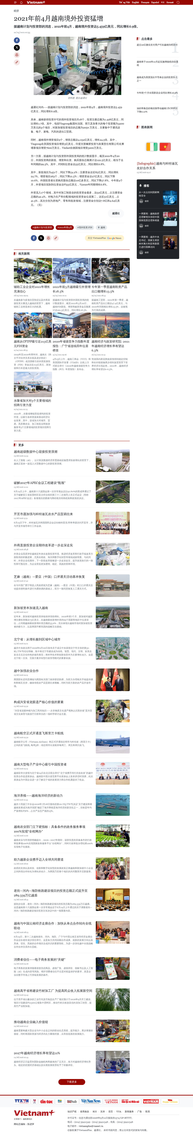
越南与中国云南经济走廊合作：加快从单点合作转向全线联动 (53, 926)
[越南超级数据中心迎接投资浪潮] (113, 460)
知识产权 (72, 1111)
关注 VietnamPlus (97, 238)
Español (155, 2)
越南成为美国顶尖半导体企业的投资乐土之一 (157, 79)
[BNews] (59, 1101)
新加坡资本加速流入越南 (31, 608)
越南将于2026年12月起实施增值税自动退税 (157, 63)
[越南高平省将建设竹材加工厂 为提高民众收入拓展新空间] (113, 999)
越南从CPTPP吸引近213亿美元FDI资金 (32, 344)
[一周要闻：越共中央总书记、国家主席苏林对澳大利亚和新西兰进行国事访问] (170, 242)
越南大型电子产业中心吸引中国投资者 (40, 764)
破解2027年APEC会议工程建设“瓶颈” (39, 483)
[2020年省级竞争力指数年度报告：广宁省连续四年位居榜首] (72, 325)
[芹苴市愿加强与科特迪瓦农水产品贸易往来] (113, 523)
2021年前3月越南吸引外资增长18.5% (72, 289)
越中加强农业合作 (26, 671)
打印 (17, 55)
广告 (139, 1111)
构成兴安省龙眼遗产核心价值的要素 (39, 702)
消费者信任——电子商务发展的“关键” (39, 959)
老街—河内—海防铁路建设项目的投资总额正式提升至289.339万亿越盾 (51, 893)
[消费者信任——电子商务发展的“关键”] (113, 968)
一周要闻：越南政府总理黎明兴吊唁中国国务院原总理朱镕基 (149, 217)
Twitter (17, 48)
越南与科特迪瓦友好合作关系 (157, 166)
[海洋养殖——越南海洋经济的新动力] (113, 804)
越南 (103, 227)
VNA (118, 1111)
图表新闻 (147, 127)
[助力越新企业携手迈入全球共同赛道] (113, 868)
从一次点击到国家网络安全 (149, 194)
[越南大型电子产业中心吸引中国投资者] (113, 773)
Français (145, 2)
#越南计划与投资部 (42, 227)
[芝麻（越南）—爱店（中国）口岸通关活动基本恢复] (113, 585)
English (135, 2)
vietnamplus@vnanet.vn (91, 1126)
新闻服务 (129, 1111)
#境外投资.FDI (84, 227)
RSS (95, 1111)
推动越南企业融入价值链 (31, 1022)
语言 (110, 1111)
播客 (146, 185)
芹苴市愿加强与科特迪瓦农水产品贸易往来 (43, 514)
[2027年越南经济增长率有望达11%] (113, 1062)
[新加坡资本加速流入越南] (113, 617)
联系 (147, 1111)
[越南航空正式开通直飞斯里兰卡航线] (113, 742)
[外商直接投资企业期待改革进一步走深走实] (113, 554)
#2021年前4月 (65, 227)
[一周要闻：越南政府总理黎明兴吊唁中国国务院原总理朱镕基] (170, 219)
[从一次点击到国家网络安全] (170, 198)
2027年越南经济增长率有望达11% (37, 1053)
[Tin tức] (46, 1101)
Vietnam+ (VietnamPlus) (36, 2)
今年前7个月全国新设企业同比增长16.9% (157, 92)
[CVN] (111, 1101)
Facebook (17, 40)
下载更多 (72, 1081)
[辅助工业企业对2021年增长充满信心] (33, 270)
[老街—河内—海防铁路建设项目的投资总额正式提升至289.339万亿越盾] (113, 899)
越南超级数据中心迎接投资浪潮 (35, 451)
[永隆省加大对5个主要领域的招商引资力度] (33, 384)
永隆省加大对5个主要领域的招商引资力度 (32, 403)
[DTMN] (130, 1101)
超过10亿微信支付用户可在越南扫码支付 (157, 44)
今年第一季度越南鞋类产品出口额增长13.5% (109, 289)
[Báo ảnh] (151, 1101)
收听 (147, 201)
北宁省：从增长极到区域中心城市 (37, 639)
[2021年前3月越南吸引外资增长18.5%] (72, 270)
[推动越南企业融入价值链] (113, 1031)
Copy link (17, 62)
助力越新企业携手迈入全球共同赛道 (39, 859)
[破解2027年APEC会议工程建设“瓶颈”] (113, 492)
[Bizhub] (72, 1101)
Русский (170, 2)
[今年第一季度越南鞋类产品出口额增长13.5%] (111, 270)
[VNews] (34, 1101)
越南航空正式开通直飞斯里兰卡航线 (39, 733)
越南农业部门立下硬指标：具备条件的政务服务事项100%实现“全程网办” (49, 829)
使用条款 (84, 1111)
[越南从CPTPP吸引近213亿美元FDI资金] (33, 325)
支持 (102, 1111)
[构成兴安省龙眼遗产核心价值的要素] (113, 711)
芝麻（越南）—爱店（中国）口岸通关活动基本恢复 (49, 576)
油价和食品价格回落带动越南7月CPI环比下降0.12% (157, 110)
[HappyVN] (170, 1101)
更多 (21, 445)
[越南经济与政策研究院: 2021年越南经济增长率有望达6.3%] (111, 325)
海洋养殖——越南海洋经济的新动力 (38, 795)
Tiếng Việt (124, 2)
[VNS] (91, 1101)
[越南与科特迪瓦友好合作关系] (158, 146)
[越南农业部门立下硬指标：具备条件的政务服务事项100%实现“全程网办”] (113, 835)
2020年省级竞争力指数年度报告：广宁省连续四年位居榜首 (71, 346)
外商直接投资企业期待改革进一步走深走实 (43, 545)
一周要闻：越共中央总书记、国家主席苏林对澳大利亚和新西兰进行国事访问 (149, 242)
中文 (162, 2)
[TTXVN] (21, 1101)
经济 (16, 10)
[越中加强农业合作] (113, 679)
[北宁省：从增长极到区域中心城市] (113, 648)
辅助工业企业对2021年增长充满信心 (32, 289)
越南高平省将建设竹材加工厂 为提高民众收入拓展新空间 (53, 991)
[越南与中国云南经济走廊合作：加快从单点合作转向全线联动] (113, 932)
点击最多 (147, 38)
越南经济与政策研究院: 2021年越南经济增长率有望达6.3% (110, 346)
